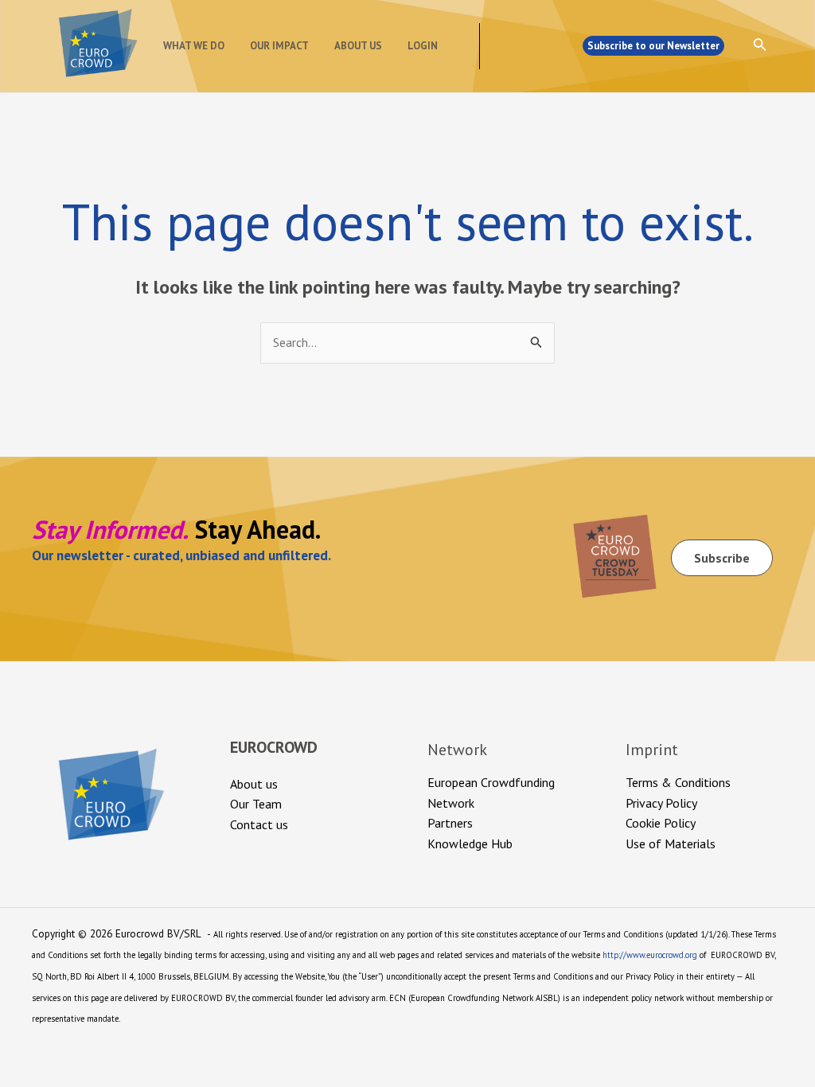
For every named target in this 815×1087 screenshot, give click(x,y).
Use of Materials (671, 843)
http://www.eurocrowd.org (649, 954)
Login (423, 46)
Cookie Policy (661, 823)
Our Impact (279, 46)
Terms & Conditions (678, 782)
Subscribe (722, 558)
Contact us (259, 824)
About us (358, 46)
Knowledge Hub (470, 843)
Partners (450, 823)
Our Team (256, 804)
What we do (193, 46)
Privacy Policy (661, 803)
